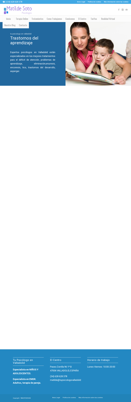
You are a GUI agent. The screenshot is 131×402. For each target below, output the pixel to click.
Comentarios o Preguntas (97, 154)
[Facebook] (119, 10)
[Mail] (126, 10)
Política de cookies (94, 2)
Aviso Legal (81, 2)
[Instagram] (123, 10)
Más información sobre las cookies (116, 2)
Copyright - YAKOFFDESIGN (22, 398)
